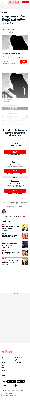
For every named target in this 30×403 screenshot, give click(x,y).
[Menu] (3, 2)
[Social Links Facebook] (8, 385)
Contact (7, 390)
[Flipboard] (22, 385)
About (2, 390)
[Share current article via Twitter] (6, 32)
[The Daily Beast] (14, 2)
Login (21, 199)
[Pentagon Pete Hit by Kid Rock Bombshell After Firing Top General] (25, 256)
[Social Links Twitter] (11, 385)
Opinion (3, 375)
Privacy (24, 390)
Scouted (3, 378)
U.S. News (3, 373)
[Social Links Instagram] (14, 385)
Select (15, 152)
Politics (3, 357)
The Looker (3, 362)
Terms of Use (18, 63)
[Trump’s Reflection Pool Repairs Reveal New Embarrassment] (25, 230)
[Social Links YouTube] (16, 385)
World (2, 368)
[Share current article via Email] (9, 32)
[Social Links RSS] (19, 385)
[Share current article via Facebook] (3, 32)
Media (2, 365)
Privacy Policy (22, 206)
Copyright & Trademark (6, 393)
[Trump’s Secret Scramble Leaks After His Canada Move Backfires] (25, 264)
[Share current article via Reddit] (12, 32)
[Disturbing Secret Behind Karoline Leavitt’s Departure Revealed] (25, 238)
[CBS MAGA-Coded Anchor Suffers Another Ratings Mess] (25, 247)
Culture (3, 370)
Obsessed (3, 360)
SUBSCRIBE (25, 2)
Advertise (16, 390)
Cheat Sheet (4, 355)
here (24, 216)
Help (21, 390)
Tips (10, 390)
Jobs (13, 390)
